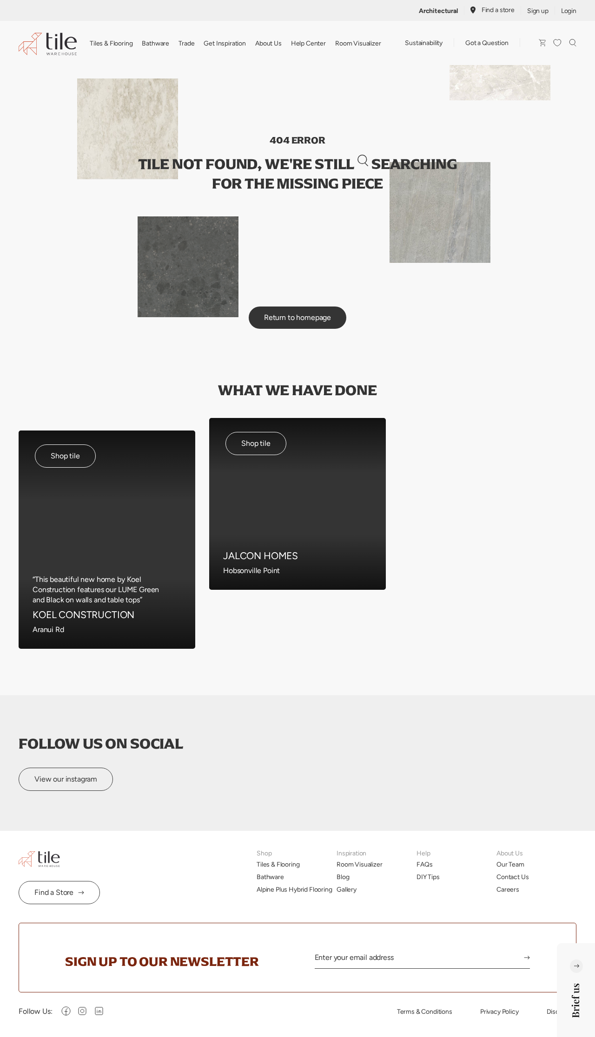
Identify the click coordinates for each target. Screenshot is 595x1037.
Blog (343, 876)
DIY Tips (428, 876)
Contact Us (512, 876)
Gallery (347, 889)
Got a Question (487, 42)
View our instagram (65, 779)
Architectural (438, 10)
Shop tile (65, 455)
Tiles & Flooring (111, 43)
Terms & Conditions (424, 1011)
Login (568, 10)
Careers (507, 889)
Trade (186, 43)
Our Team (510, 864)
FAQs (424, 864)
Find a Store (53, 892)
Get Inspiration (225, 43)
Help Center (308, 43)
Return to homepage (297, 317)
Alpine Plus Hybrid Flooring (294, 889)
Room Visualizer (358, 43)
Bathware (155, 43)
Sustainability (424, 42)
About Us (268, 43)
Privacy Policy (499, 1011)
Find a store (498, 9)
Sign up (538, 10)
